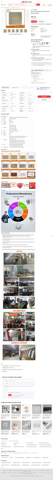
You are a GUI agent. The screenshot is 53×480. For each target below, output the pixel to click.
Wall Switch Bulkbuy (45, 465)
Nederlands (34, 472)
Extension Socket (4, 457)
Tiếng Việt (24, 473)
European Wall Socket (36, 457)
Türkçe (21, 473)
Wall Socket (18, 7)
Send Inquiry (34, 21)
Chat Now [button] (42, 21)
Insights (28, 471)
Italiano (27, 472)
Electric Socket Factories (26, 462)
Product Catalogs (16, 440)
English (8, 472)
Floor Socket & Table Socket (19, 457)
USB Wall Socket (28, 457)
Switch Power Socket (46, 462)
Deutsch (30, 472)
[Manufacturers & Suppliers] (26, 2)
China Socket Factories (16, 462)
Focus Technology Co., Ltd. (20, 475)
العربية (38, 472)
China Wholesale (25, 470)
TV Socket (11, 457)
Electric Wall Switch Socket (35, 465)
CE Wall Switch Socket (25, 465)
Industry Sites (36, 470)
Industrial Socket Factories (6, 462)
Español (11, 472)
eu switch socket (3, 442)
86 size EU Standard (29, 442)
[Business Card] (50, 92)
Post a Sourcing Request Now (13, 396)
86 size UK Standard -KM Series (19, 446)
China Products (9, 470)
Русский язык (23, 472)
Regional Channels (42, 470)
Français (19, 472)
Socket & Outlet (13, 7)
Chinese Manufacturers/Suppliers (17, 470)
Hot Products (4, 470)
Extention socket (16, 442)
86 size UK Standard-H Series (43, 442)
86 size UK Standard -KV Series (31, 446)
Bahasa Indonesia (29, 473)
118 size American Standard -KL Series (45, 446)
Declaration (37, 475)
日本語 (44, 472)
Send (10, 394)
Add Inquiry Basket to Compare (15, 34)
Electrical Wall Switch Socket (15, 465)
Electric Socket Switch (5, 465)
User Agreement (32, 475)
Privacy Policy (42, 475)
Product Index (47, 470)
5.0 (41, 89)
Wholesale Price (31, 470)
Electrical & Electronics (7, 7)
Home (2, 7)
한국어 (41, 472)
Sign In (32, 82)
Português (15, 472)
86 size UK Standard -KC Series (6, 446)
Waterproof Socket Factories (36, 462)
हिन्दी (46, 472)
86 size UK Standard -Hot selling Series (45, 444)
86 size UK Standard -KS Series (31, 444)
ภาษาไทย (49, 472)
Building (15, 444)
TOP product (3, 444)
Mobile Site (24, 471)
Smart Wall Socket (45, 457)
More (2, 466)
